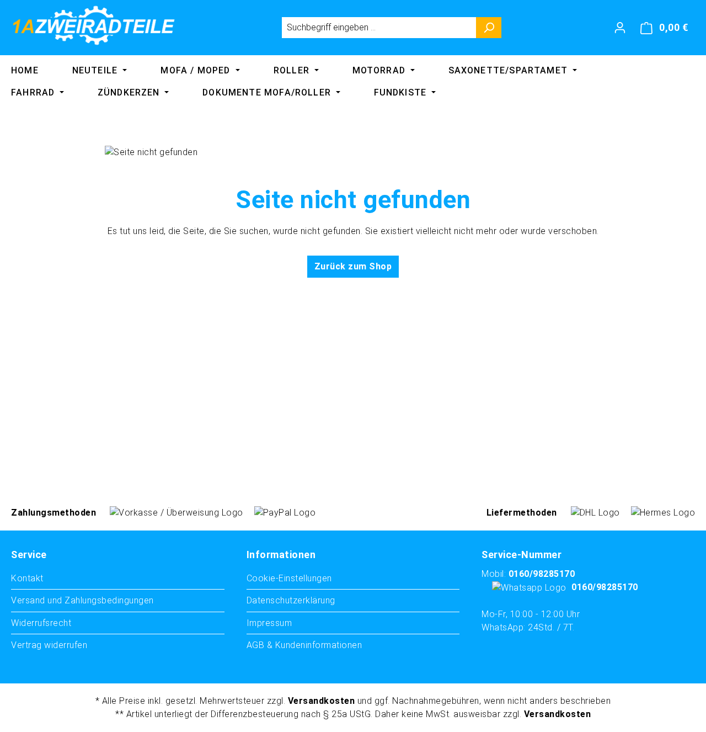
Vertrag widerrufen (49, 645)
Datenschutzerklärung (291, 600)
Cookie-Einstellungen (289, 578)
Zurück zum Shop (353, 266)
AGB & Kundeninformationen (304, 645)
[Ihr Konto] (620, 28)
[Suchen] (489, 28)
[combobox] (379, 28)
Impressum (269, 623)
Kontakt (27, 578)
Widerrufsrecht (41, 623)
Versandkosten (321, 701)
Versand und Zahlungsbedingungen (82, 600)
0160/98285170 (542, 574)
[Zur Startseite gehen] (93, 25)
